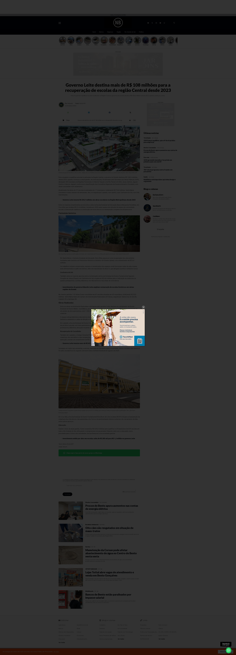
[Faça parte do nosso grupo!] (228, 650)
